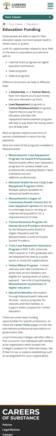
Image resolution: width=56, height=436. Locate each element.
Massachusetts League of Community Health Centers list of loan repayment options (30, 202)
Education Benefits (20, 292)
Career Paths (22, 325)
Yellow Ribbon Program (23, 265)
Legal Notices (11, 429)
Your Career (16, 24)
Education (32, 24)
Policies (7, 424)
